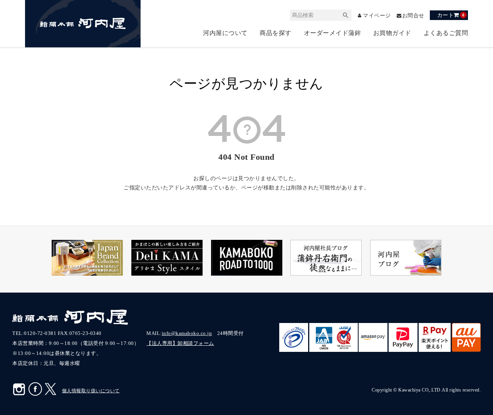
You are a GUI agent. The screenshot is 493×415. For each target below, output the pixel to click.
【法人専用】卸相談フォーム (180, 343)
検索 (346, 15)
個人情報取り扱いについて (91, 390)
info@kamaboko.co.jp (187, 333)
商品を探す (276, 33)
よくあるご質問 (446, 33)
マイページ (377, 15)
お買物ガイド (392, 33)
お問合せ (413, 15)
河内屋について (225, 33)
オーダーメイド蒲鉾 (332, 33)
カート (450, 15)
